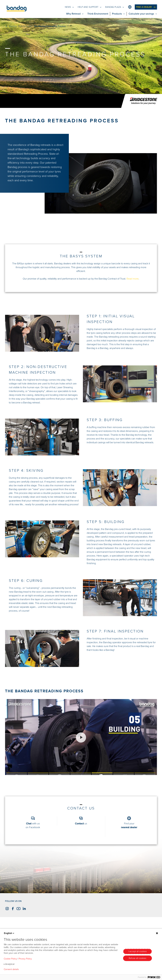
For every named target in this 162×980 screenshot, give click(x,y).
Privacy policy (30, 969)
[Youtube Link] (18, 909)
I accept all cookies (137, 951)
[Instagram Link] (6, 909)
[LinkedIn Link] (23, 909)
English (8, 933)
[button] (16, 9)
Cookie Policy (10, 958)
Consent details (11, 969)
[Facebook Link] (12, 909)
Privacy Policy (25, 958)
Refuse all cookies (137, 958)
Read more (133, 278)
